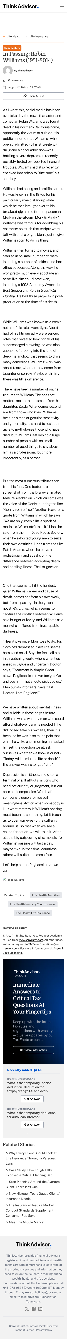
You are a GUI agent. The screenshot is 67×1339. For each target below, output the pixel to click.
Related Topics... (15, 895)
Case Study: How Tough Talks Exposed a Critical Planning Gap (29, 1172)
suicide (15, 713)
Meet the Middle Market (26, 1222)
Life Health (14, 36)
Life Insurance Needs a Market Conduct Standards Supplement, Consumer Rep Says (30, 1210)
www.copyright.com (31, 939)
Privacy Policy (44, 1329)
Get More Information (33, 1049)
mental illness (50, 707)
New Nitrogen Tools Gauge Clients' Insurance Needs (33, 1196)
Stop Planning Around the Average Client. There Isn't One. (33, 1184)
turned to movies (38, 250)
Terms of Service (24, 1329)
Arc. (32, 1325)
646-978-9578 (13, 1287)
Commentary (12, 48)
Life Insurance (38, 36)
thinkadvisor (25, 70)
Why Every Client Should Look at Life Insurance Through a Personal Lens (31, 1158)
